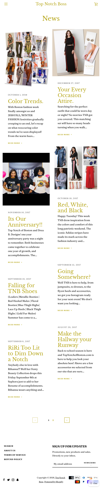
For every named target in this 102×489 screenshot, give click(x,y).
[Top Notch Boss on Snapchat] (17, 479)
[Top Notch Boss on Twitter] (8, 479)
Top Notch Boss (51, 4)
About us (9, 450)
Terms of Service (15, 455)
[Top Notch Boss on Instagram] (13, 479)
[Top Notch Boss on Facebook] (4, 479)
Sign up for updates (69, 446)
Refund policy (13, 459)
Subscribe (90, 463)
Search (8, 446)
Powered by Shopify (53, 481)
